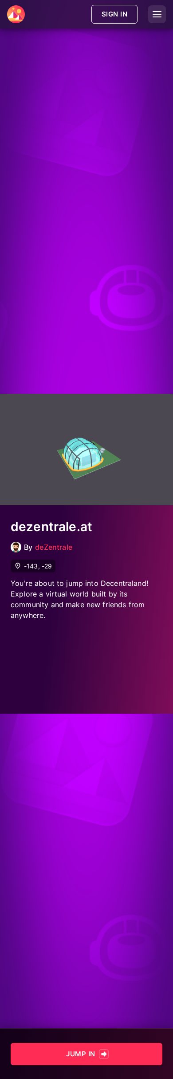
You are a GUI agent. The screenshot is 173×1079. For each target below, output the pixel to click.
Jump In (80, 1054)
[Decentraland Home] (16, 14)
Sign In (114, 14)
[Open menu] (157, 14)
